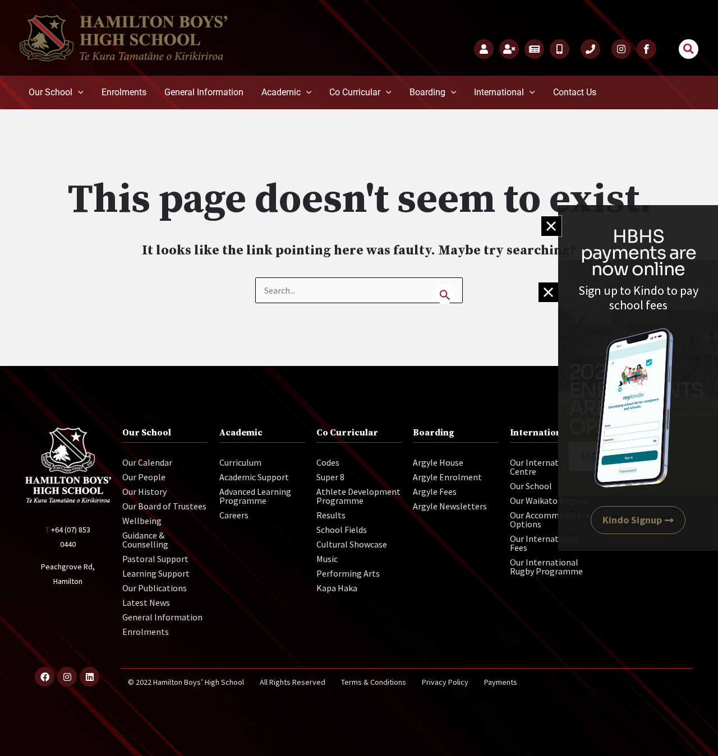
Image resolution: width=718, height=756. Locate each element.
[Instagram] (621, 49)
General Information (162, 617)
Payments (500, 682)
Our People (143, 477)
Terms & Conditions (373, 682)
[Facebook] (646, 49)
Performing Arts (348, 573)
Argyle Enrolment (447, 477)
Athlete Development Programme (358, 496)
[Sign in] (484, 49)
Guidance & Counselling (145, 540)
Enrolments (145, 631)
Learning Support (156, 573)
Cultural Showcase (351, 544)
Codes (327, 462)
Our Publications (154, 587)
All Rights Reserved (292, 682)
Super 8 (330, 477)
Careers (233, 515)
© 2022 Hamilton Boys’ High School (186, 682)
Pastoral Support (155, 558)
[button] (688, 49)
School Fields (341, 529)
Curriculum (240, 462)
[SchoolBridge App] (559, 49)
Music (327, 558)
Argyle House (438, 462)
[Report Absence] (509, 49)
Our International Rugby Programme (546, 566)
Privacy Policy (445, 682)
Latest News (146, 602)
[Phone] (590, 49)
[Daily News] (534, 49)
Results (331, 515)
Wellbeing (142, 520)
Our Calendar (147, 462)
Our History (144, 491)
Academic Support (254, 477)
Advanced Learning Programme (255, 496)
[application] (78, 92)
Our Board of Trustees (164, 506)
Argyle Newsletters (450, 506)
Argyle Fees (435, 491)
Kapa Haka (336, 587)
